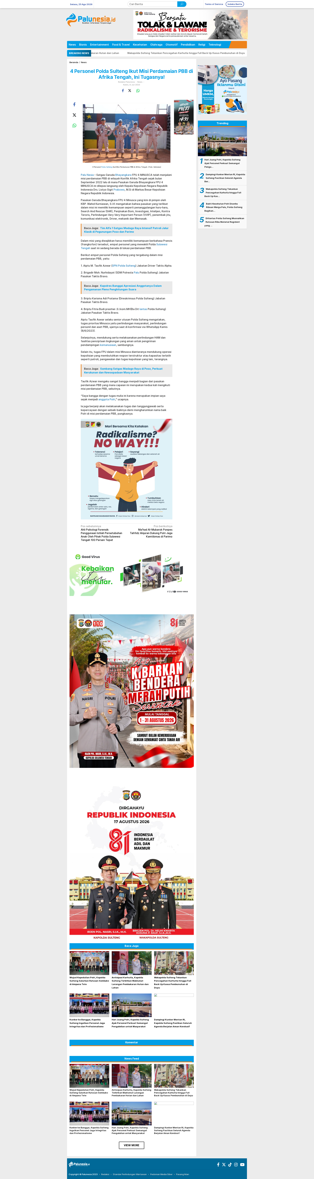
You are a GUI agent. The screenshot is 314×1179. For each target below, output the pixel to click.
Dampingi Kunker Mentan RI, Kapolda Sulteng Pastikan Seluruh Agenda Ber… (224, 178)
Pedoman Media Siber (161, 1174)
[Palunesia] (79, 1164)
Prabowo (119, 189)
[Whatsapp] (138, 90)
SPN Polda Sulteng (123, 265)
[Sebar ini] (123, 90)
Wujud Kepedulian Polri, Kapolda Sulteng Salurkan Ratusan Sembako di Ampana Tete (89, 981)
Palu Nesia (87, 174)
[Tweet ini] (129, 90)
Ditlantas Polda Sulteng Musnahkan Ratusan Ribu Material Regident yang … (224, 222)
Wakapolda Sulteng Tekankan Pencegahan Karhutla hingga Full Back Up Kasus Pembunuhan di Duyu (106, 53)
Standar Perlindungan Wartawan (130, 1174)
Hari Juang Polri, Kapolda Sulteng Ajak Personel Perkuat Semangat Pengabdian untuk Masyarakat (130, 1023)
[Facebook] (217, 1165)
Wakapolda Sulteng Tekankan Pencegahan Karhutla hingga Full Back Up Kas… (222, 192)
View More (131, 1145)
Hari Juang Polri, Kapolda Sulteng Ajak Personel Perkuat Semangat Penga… (222, 163)
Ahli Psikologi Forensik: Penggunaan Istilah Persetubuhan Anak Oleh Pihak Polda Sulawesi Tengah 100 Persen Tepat (101, 533)
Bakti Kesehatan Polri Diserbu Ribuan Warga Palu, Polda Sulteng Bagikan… (223, 207)
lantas (143, 309)
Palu (136, 272)
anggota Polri (106, 399)
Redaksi (105, 1174)
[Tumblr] (230, 1165)
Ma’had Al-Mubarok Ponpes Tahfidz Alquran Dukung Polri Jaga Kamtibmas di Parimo (151, 531)
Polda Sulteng (106, 167)
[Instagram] (235, 1165)
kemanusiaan (108, 345)
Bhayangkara (123, 174)
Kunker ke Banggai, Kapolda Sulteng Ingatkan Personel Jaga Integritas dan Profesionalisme (227, 53)
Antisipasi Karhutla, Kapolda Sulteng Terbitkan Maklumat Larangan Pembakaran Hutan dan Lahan (131, 1093)
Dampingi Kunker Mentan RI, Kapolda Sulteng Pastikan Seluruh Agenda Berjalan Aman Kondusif (173, 1023)
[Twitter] (223, 1165)
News (139, 82)
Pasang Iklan (182, 1174)
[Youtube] (241, 1165)
